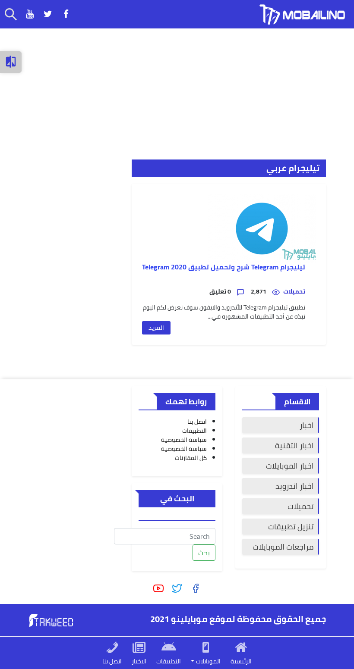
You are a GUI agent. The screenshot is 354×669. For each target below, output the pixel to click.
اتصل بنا (197, 421)
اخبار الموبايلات (290, 466)
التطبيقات (194, 430)
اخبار (307, 425)
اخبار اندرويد (294, 486)
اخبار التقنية (294, 445)
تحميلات (301, 506)
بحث (204, 552)
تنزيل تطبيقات (291, 526)
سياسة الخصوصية (184, 439)
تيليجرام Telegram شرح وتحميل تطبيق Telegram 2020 (223, 267)
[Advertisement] (177, 88)
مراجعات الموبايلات (283, 547)
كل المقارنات (191, 457)
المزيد (156, 327)
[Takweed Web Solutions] (51, 619)
